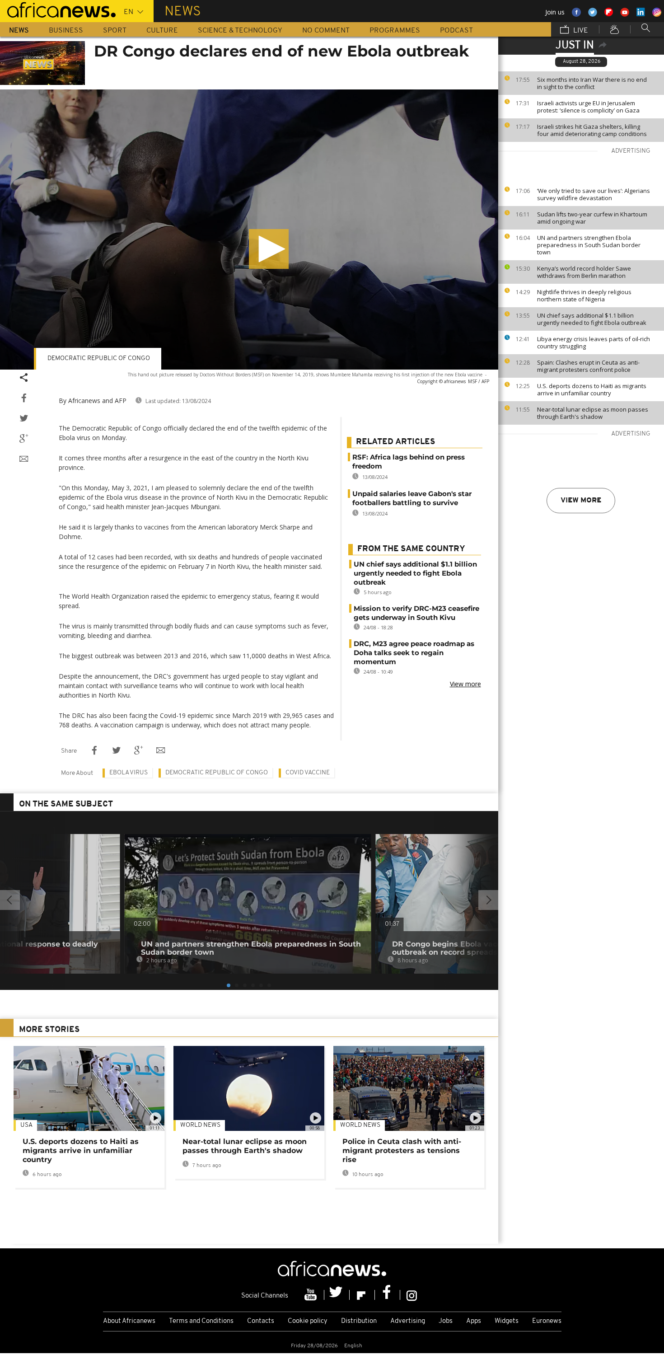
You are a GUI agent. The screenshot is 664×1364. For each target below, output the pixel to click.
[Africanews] (58, 9)
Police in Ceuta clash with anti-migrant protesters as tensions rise (401, 1150)
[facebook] (387, 1295)
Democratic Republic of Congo (216, 772)
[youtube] (311, 1295)
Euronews (546, 1321)
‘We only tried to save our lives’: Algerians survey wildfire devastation (593, 194)
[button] (269, 249)
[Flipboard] (362, 1295)
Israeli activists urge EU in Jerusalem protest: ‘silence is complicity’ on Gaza (588, 106)
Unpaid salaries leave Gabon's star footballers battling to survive (412, 498)
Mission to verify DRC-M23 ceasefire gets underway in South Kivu (416, 613)
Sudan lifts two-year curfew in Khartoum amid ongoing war (592, 218)
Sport (114, 30)
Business (66, 30)
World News (200, 1125)
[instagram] (411, 1295)
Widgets (507, 1321)
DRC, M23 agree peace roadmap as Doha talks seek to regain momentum (414, 652)
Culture (162, 30)
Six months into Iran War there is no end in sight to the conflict (592, 83)
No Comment (326, 30)
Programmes (394, 30)
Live (579, 30)
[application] (249, 229)
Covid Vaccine (307, 772)
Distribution (359, 1321)
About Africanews (129, 1321)
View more (581, 500)
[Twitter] (337, 1295)
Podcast (456, 30)
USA (26, 1125)
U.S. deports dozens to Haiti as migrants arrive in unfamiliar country (591, 389)
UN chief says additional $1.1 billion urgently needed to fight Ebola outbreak (591, 319)
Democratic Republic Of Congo (98, 358)
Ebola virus (128, 772)
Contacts (260, 1321)
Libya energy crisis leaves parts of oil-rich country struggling (593, 342)
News (19, 30)
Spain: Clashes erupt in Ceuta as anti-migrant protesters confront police (588, 366)
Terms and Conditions (201, 1321)
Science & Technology (240, 30)
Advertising (407, 1321)
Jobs (446, 1321)
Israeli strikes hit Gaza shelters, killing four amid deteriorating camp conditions (592, 130)
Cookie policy (307, 1321)
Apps (473, 1321)
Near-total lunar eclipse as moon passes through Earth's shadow (592, 413)
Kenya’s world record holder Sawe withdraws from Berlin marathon (584, 272)
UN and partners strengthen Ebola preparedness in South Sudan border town (589, 245)
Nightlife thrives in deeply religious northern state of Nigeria (584, 295)
